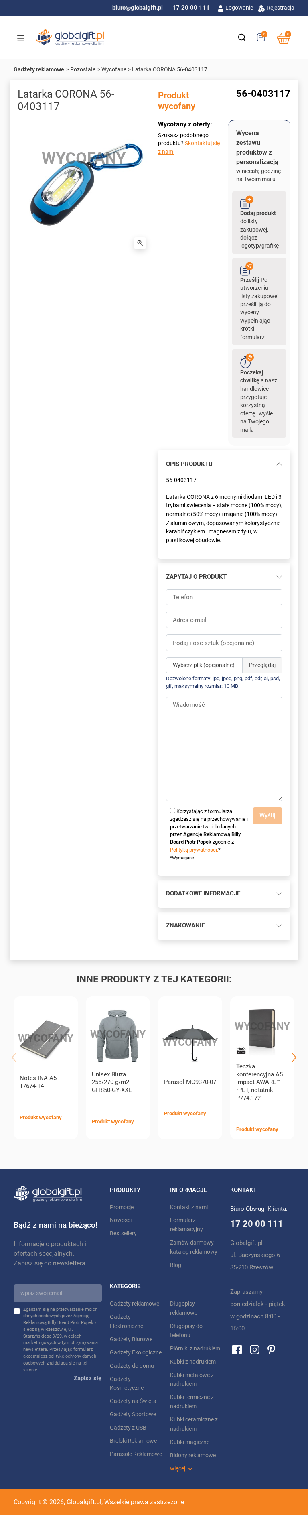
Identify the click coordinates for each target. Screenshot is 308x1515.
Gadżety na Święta (133, 1401)
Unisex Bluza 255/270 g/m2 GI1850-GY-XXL (112, 1082)
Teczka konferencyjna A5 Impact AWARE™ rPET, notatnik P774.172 (259, 1082)
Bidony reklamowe (193, 1455)
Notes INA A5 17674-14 (38, 1082)
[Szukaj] (242, 37)
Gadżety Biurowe (131, 1339)
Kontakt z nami (189, 1207)
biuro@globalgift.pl (137, 7)
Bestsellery (123, 1233)
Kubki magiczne (189, 1442)
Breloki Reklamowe (133, 1441)
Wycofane (113, 69)
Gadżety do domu (132, 1365)
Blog (175, 1265)
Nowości (121, 1220)
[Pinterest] (271, 1349)
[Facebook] (237, 1349)
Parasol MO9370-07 (190, 1082)
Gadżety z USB (128, 1427)
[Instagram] (254, 1349)
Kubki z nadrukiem (193, 1361)
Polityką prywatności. (194, 850)
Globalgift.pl (84, 1502)
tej (84, 1363)
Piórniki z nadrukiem (195, 1348)
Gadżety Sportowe (133, 1414)
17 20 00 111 (191, 7)
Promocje (122, 1207)
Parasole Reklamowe (136, 1454)
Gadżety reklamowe (39, 69)
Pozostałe (82, 69)
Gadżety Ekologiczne (136, 1352)
